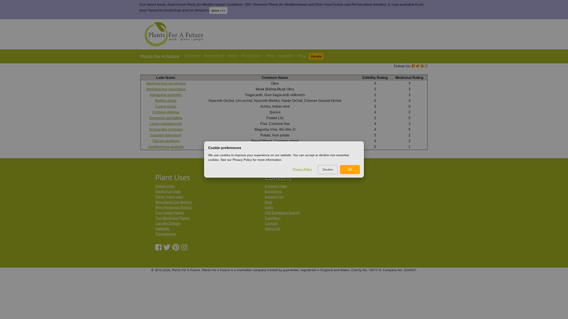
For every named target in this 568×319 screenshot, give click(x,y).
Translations (165, 233)
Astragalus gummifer (166, 95)
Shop (270, 55)
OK (350, 169)
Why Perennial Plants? (173, 207)
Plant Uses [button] (250, 55)
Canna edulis (165, 106)
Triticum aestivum (165, 141)
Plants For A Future (159, 56)
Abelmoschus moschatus (165, 89)
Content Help (276, 186)
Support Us (274, 196)
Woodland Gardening (173, 202)
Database (192, 55)
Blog (301, 55)
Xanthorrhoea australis (166, 147)
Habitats (162, 228)
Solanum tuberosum (166, 135)
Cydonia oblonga (165, 112)
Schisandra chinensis (166, 129)
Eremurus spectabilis (165, 118)
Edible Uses (165, 186)
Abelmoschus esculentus (165, 83)
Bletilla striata (165, 101)
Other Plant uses (169, 196)
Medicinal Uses (168, 191)
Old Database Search (282, 212)
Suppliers (286, 55)
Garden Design (168, 223)
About (233, 55)
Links (269, 207)
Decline (328, 169)
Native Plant (214, 55)
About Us (272, 228)
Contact (271, 223)
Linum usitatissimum (166, 124)
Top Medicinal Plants (172, 218)
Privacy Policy (302, 169)
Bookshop (273, 191)
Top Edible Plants (169, 212)
